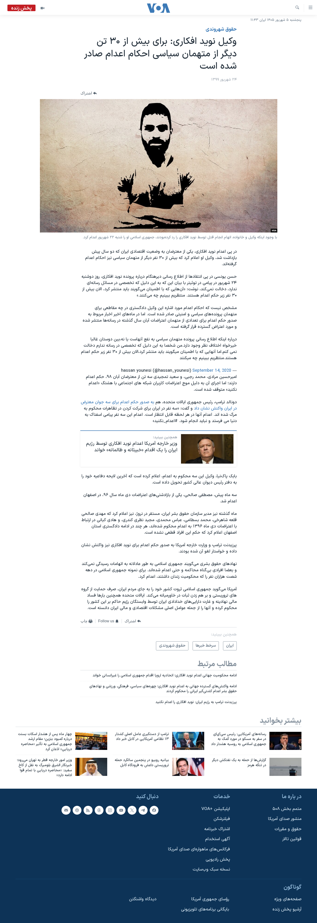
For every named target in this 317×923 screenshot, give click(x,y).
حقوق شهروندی (221, 29)
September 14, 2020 (211, 371)
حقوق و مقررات (288, 829)
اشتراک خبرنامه (217, 829)
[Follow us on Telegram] (143, 810)
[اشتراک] (65, 810)
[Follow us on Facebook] (154, 810)
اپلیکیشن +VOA (215, 809)
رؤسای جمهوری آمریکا (210, 899)
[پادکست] (77, 810)
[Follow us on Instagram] (110, 810)
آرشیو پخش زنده (286, 909)
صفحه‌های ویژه (287, 899)
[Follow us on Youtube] (120, 810)
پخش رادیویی (218, 859)
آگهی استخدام (217, 839)
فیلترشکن (221, 819)
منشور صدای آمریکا (284, 819)
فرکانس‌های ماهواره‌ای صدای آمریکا (199, 849)
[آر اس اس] (88, 810)
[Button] (89, 93)
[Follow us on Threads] (99, 810)
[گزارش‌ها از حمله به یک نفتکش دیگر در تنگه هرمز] (285, 767)
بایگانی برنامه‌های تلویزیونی (205, 909)
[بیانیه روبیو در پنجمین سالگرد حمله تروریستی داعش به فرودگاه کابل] (188, 767)
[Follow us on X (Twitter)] (132, 810)
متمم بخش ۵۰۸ (286, 809)
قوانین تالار (291, 839)
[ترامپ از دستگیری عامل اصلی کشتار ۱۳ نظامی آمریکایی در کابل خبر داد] (188, 741)
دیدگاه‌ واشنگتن (142, 899)
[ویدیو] (42, 8)
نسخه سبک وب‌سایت (211, 870)
